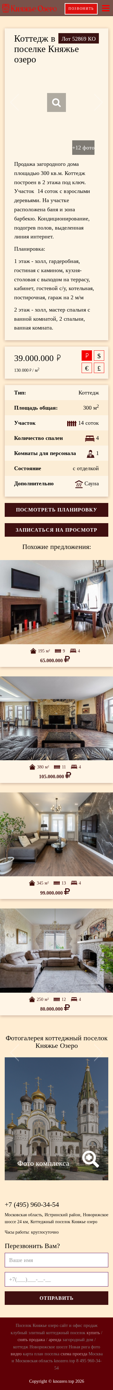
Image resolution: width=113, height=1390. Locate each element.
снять (23, 1339)
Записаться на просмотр (56, 530)
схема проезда (74, 1354)
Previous (15, 102)
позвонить (81, 8)
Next (98, 102)
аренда (55, 1339)
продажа (37, 1339)
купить (93, 1332)
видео (16, 1354)
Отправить (57, 1298)
